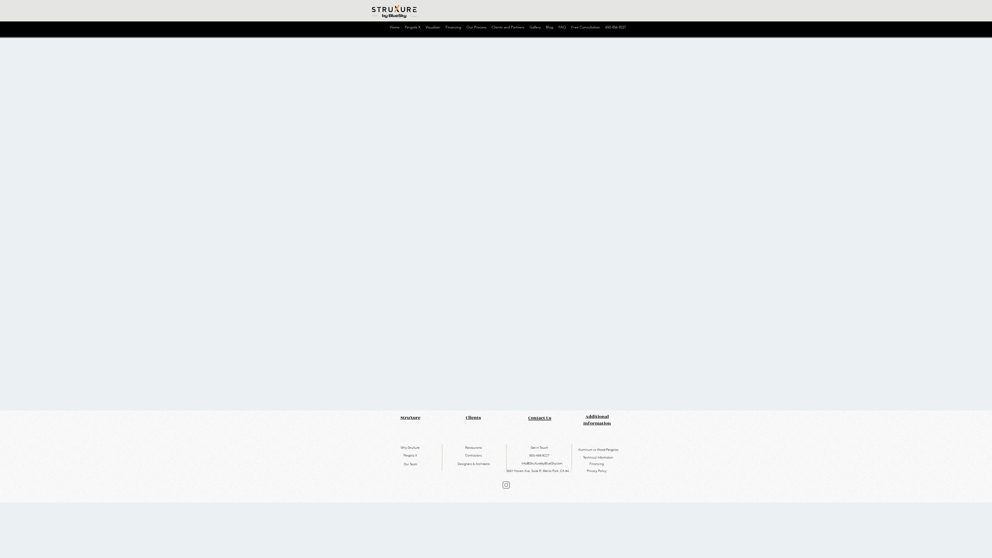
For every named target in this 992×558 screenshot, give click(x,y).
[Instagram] (506, 485)
